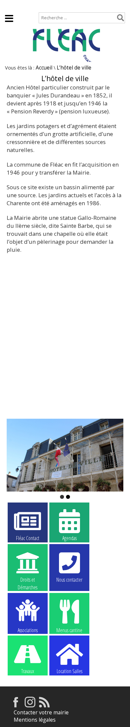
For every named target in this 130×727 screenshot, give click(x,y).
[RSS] (44, 705)
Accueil (13, 5)
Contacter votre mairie (41, 712)
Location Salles (69, 671)
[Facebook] (15, 705)
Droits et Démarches (27, 580)
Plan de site (45, 5)
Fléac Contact (27, 538)
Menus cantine (69, 630)
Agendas (69, 538)
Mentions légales (35, 719)
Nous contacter (69, 579)
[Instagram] (30, 705)
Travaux (27, 671)
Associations (28, 630)
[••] (65, 455)
